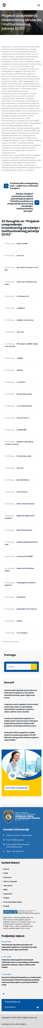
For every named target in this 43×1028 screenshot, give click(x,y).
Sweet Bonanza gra (24, 530)
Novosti (6, 869)
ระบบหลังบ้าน (21, 382)
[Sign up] (36, 1007)
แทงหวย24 (20, 332)
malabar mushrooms (25, 320)
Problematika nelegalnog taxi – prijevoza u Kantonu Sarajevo (24, 186)
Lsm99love (21, 308)
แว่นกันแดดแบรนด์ (23, 296)
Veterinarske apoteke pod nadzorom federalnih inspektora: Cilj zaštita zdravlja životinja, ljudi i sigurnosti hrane (20, 694)
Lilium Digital (21, 1024)
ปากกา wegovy (22, 633)
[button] (39, 5)
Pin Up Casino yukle (24, 394)
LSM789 (19, 370)
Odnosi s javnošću (10, 881)
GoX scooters (22, 492)
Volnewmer (21, 597)
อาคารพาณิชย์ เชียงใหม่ (24, 406)
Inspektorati (7, 894)
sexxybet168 (21, 430)
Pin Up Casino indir (24, 456)
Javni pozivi (7, 885)
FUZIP (5, 873)
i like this (20, 468)
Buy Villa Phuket (23, 480)
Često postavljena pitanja (12, 902)
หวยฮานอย (20, 256)
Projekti (6, 898)
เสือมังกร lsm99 (22, 244)
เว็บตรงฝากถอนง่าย (23, 418)
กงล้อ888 (20, 358)
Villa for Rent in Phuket (26, 504)
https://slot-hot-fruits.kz (27, 609)
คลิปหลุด (19, 621)
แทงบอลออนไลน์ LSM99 (25, 556)
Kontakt (6, 906)
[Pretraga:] (21, 667)
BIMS (5, 890)
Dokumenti (7, 877)
